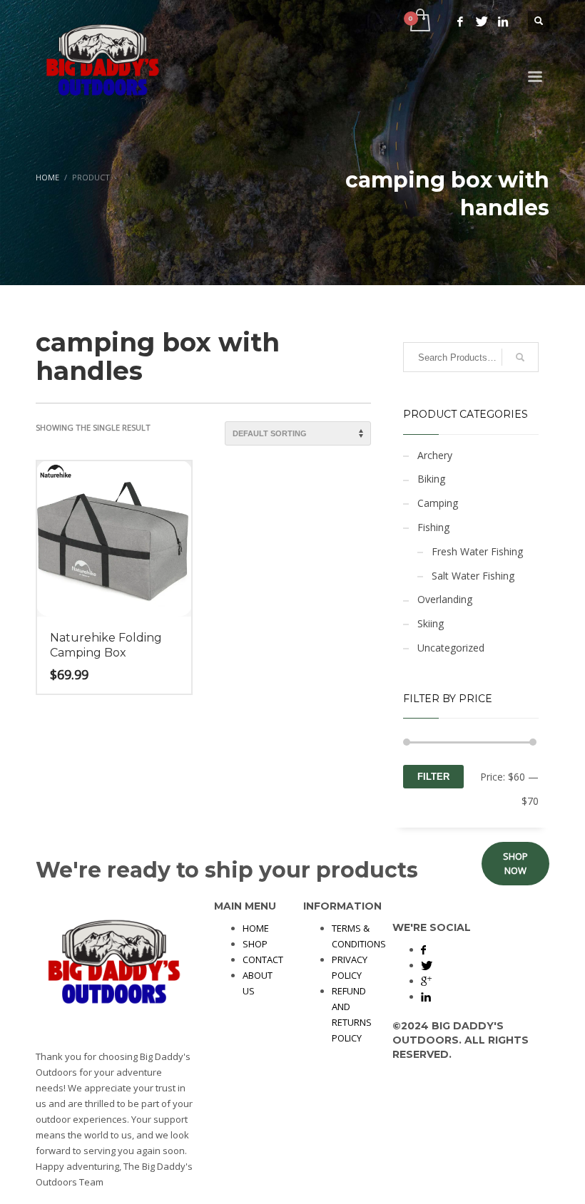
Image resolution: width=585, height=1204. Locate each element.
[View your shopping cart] (419, 21)
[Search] (520, 357)
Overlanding (444, 599)
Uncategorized (450, 647)
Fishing (433, 527)
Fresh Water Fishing (477, 551)
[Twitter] (481, 21)
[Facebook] (460, 21)
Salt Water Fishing (473, 575)
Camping (437, 503)
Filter (433, 776)
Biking (431, 478)
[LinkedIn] (503, 21)
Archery (434, 455)
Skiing (430, 623)
